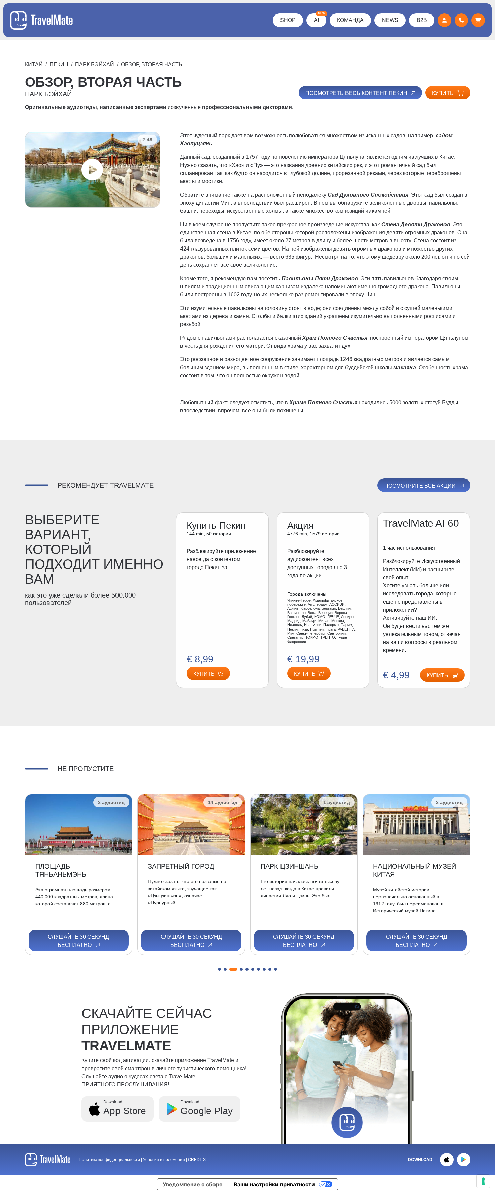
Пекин (59, 64)
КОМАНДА (350, 20)
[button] (219, 969)
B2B (422, 20)
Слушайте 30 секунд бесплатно (78, 941)
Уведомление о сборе (193, 1184)
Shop (288, 20)
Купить (443, 93)
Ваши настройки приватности (274, 1184)
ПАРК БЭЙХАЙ (94, 64)
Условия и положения (164, 1159)
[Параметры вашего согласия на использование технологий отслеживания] (483, 1181)
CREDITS (197, 1159)
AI (319, 18)
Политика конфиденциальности (109, 1159)
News (390, 20)
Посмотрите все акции (420, 486)
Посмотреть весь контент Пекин (357, 93)
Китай (34, 64)
